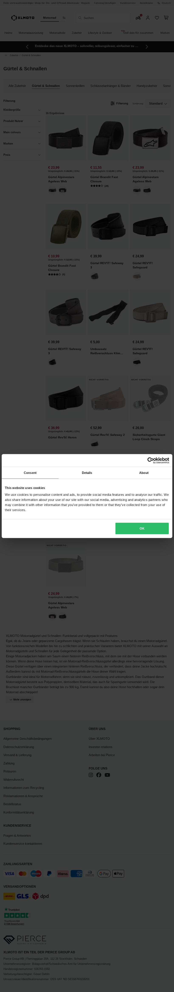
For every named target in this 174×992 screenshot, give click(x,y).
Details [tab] (87, 473)
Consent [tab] (30, 473)
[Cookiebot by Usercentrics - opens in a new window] (150, 460)
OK (142, 528)
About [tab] (144, 473)
